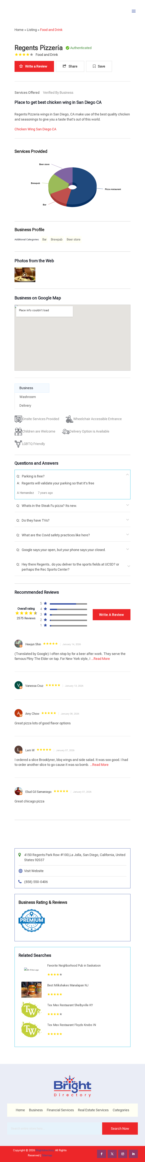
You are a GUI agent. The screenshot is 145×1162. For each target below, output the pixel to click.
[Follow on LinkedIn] (133, 1154)
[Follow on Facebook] (101, 1154)
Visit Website (34, 871)
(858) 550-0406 (36, 882)
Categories (121, 1110)
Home (19, 30)
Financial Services (60, 1110)
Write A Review (111, 615)
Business (36, 1110)
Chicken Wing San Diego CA (35, 129)
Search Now (120, 1128)
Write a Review (36, 66)
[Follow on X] (112, 1154)
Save (101, 66)
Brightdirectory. (45, 1150)
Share (72, 66)
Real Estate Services (93, 1110)
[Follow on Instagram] (122, 1154)
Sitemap (47, 1155)
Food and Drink (51, 30)
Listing (32, 30)
